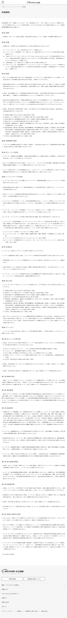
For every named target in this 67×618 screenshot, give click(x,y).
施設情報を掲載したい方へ (34, 579)
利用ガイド (5, 589)
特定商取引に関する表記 (31, 611)
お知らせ (4, 598)
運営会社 (43, 611)
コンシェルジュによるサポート (10, 593)
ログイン (4, 606)
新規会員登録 (12, 579)
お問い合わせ (5, 602)
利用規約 (19, 611)
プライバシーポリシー (7, 611)
